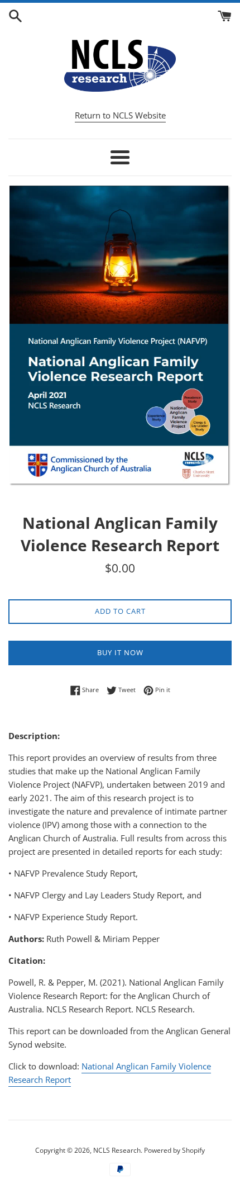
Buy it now (120, 652)
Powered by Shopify (174, 1150)
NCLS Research (117, 1150)
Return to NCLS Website (120, 115)
